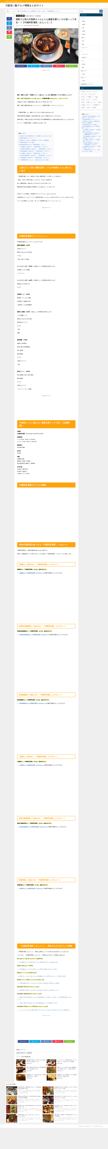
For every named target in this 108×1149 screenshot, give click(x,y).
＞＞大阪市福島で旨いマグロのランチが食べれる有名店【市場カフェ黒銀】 (38, 983)
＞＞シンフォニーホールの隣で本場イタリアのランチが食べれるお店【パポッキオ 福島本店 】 (43, 1010)
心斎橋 (83, 31)
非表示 (23, 133)
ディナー (83, 17)
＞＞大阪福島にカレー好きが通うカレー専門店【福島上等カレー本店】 (37, 969)
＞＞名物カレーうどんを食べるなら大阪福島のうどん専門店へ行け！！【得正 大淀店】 (41, 976)
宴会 (83, 102)
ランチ (18, 15)
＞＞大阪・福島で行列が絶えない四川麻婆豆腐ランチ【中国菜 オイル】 (37, 1003)
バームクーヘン (84, 47)
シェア (9, 19)
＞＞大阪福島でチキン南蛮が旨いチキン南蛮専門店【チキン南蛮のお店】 (37, 962)
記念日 (84, 91)
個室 (88, 102)
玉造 (83, 40)
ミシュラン (85, 94)
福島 (23, 15)
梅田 (83, 37)
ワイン (95, 91)
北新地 (83, 24)
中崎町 (83, 21)
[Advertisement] (32, 82)
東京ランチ (83, 77)
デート (89, 104)
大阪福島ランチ (97, 104)
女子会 (89, 107)
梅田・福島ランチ (30, 15)
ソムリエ (94, 102)
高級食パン (84, 57)
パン (82, 50)
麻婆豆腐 (38, 15)
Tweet (9, 24)
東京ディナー (84, 70)
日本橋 (83, 34)
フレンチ (89, 99)
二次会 (95, 99)
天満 (83, 27)
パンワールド (92, 94)
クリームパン (85, 54)
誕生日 (84, 104)
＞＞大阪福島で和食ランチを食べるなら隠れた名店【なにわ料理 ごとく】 (38, 990)
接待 (100, 102)
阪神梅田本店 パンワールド (87, 84)
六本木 (83, 74)
